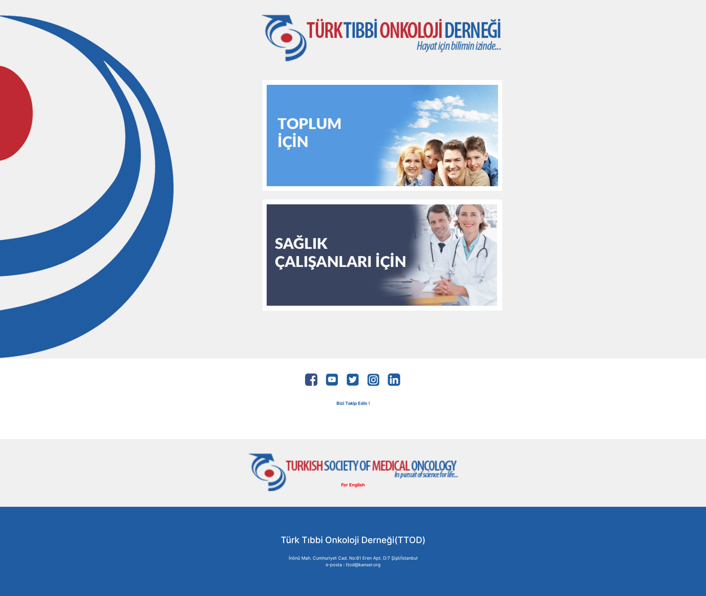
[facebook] (311, 378)
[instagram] (373, 378)
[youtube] (332, 378)
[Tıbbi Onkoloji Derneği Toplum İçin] (382, 135)
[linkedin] (394, 378)
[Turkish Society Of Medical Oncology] (353, 472)
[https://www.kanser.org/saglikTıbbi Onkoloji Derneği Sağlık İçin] (382, 254)
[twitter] (352, 378)
